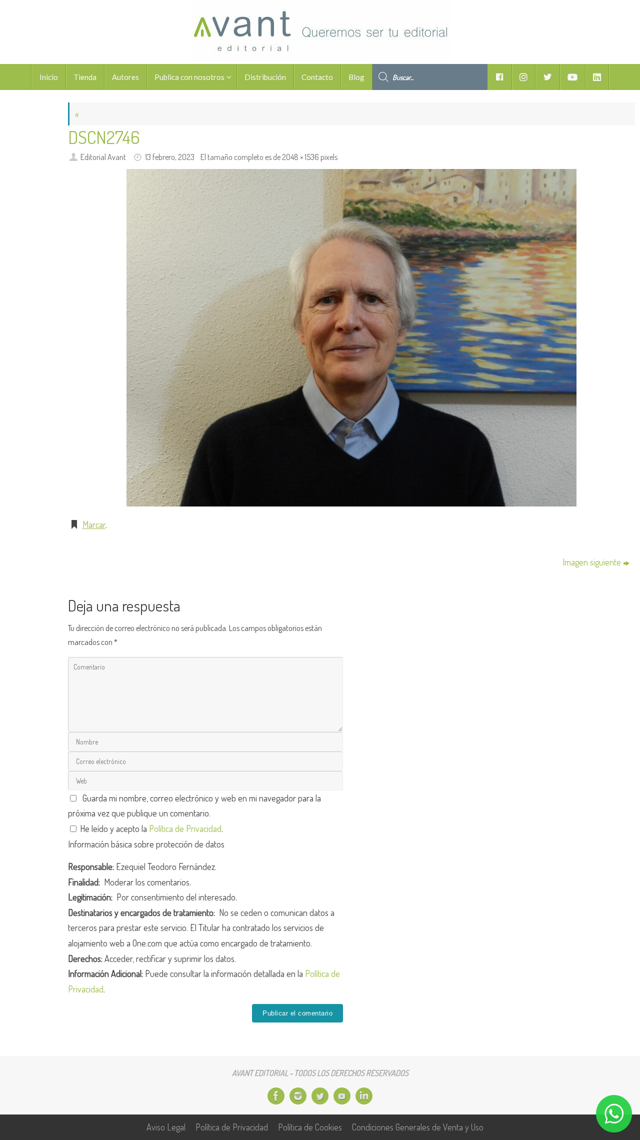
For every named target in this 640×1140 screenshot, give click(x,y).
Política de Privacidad (185, 828)
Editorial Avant (103, 157)
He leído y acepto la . (150, 828)
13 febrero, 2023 (169, 157)
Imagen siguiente (591, 562)
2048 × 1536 (300, 157)
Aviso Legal (166, 1127)
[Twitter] (320, 1096)
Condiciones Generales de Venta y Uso (418, 1127)
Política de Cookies (310, 1127)
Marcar (94, 524)
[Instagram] (298, 1096)
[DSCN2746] (351, 337)
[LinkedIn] (364, 1096)
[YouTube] (342, 1096)
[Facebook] (276, 1096)
